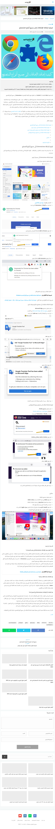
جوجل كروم (32, 622)
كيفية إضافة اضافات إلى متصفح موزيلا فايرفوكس (38, 132)
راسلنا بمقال (20, 820)
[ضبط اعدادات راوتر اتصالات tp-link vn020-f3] (7, 10)
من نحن (43, 820)
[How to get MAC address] (34, 10)
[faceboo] (35, 815)
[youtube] (20, 815)
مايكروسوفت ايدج (12, 622)
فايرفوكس (20, 622)
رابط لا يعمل (27, 820)
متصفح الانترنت (49, 625)
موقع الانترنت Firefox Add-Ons (40, 411)
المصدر (51, 614)
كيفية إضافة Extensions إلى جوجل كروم (40, 127)
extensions (44, 622)
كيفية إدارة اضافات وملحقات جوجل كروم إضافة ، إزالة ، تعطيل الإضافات (20, 300)
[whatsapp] (30, 815)
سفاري (48, 137)
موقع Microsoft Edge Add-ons (40, 311)
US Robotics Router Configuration (20, 12)
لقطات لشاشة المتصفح (16, 111)
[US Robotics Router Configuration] (20, 10)
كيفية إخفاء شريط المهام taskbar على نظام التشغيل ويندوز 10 (48, 12)
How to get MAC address (34, 12)
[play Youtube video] (27, 525)
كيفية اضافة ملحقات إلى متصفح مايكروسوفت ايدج (38, 130)
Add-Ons (51, 622)
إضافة (38, 622)
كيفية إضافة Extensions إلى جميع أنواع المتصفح (40, 125)
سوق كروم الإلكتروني (39, 203)
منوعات (49, 24)
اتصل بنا (13, 820)
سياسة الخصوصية (36, 820)
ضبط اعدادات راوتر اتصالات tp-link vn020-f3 (7, 12)
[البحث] (4, 757)
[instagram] (25, 815)
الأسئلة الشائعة (46, 142)
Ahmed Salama (48, 32)
